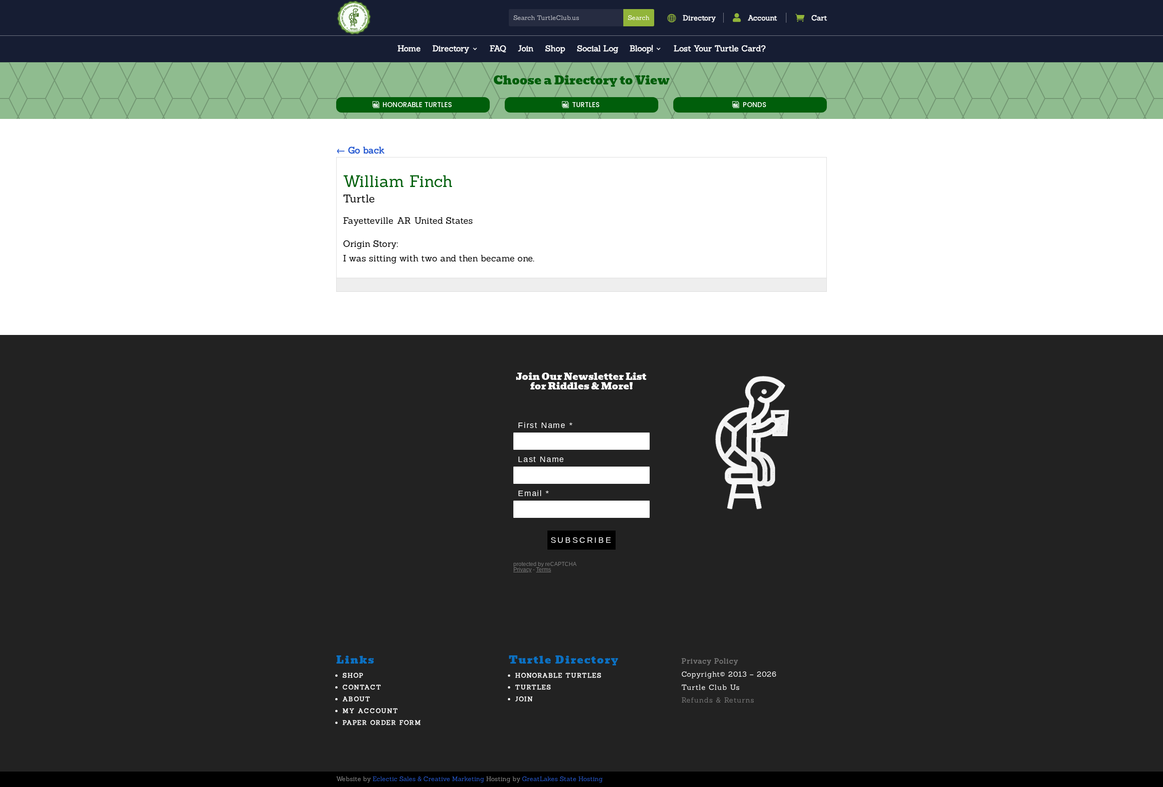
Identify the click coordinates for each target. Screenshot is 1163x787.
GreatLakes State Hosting (562, 779)
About (357, 699)
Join (525, 49)
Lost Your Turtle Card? (719, 49)
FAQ (498, 49)
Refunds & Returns (718, 699)
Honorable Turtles (417, 104)
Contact (362, 687)
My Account (370, 711)
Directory (450, 49)
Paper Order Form (382, 722)
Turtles (586, 104)
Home (409, 49)
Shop (555, 49)
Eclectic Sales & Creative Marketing (428, 779)
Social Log (597, 49)
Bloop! (641, 49)
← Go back (360, 150)
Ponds (754, 104)
